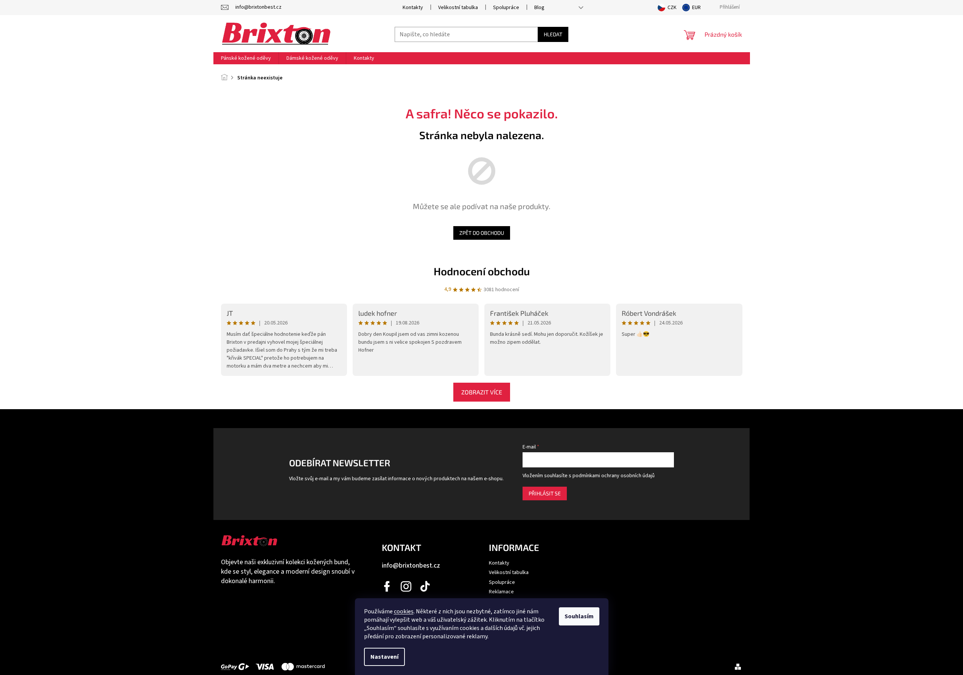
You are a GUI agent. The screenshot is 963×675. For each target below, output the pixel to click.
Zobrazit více (481, 392)
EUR (696, 7)
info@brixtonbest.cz (411, 565)
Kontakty (413, 7)
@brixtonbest (425, 586)
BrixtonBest (387, 586)
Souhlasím (579, 616)
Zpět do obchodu (481, 233)
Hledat (553, 34)
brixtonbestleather (406, 586)
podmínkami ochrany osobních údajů (614, 475)
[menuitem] (245, 58)
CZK (672, 7)
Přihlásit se (545, 493)
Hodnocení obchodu (482, 271)
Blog (539, 7)
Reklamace (501, 592)
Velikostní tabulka (458, 7)
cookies (404, 611)
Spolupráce (506, 7)
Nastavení (384, 657)
